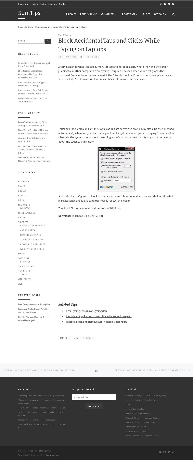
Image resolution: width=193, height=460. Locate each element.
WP (28, 455)
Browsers (26, 261)
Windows (25, 208)
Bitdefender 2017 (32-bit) (136, 431)
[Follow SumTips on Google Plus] (173, 4)
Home (20, 27)
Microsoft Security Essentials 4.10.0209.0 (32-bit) (145, 395)
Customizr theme (52, 455)
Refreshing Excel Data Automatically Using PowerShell (34, 65)
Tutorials (24, 271)
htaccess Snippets (31, 235)
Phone (21, 217)
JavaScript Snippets (32, 239)
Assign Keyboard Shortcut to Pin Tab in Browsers (32, 100)
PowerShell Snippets (32, 244)
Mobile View (92, 57)
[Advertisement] (116, 103)
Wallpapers (25, 279)
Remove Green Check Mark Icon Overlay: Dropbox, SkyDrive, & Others (32, 149)
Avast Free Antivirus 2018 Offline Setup (141, 400)
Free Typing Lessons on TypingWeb (86, 311)
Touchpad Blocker (82, 215)
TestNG (24, 274)
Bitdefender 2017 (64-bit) (136, 426)
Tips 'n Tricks (26, 266)
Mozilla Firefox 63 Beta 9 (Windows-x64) (141, 435)
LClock (128, 404)
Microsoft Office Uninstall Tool (138, 413)
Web (20, 283)
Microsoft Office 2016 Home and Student (142, 418)
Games (21, 186)
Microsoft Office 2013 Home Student (140, 422)
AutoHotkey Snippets (32, 225)
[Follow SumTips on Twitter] (169, 4)
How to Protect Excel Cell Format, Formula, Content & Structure (33, 92)
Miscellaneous (26, 213)
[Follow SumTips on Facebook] (165, 4)
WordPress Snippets (32, 249)
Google (22, 191)
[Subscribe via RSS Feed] (161, 4)
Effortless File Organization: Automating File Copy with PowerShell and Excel (30, 74)
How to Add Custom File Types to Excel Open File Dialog (33, 84)
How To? (23, 195)
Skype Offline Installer (134, 409)
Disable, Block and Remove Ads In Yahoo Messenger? (96, 321)
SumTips (29, 451)
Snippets (23, 222)
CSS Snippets (27, 230)
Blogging (23, 181)
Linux (21, 200)
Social (22, 253)
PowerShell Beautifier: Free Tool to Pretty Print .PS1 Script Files (42, 426)
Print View (71, 57)
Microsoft (24, 205)
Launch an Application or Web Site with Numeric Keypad (99, 316)
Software (29, 27)
